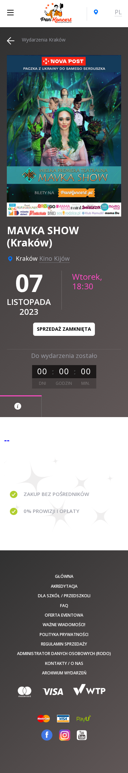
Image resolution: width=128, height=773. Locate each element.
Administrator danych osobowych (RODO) (64, 653)
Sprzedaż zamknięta (64, 329)
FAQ (64, 605)
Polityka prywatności (64, 634)
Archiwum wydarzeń (64, 673)
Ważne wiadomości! (64, 625)
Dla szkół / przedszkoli (64, 596)
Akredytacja (64, 586)
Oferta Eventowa (64, 615)
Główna (64, 576)
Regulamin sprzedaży (64, 644)
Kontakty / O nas (64, 663)
